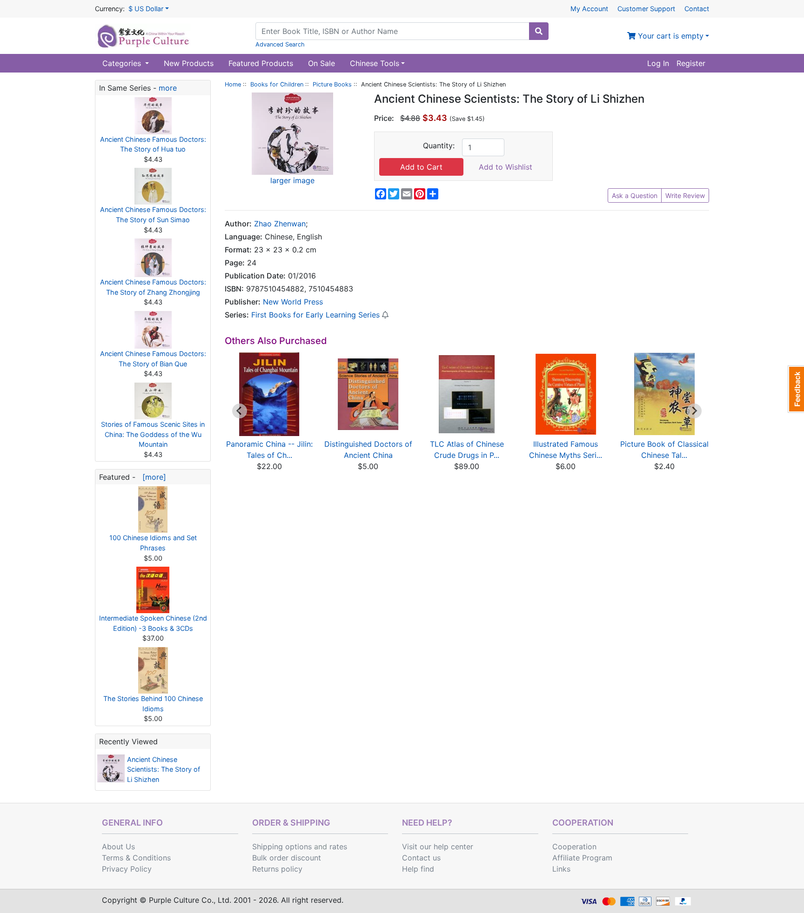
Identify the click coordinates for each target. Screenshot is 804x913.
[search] (539, 31)
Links (561, 868)
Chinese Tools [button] (374, 63)
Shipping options (282, 846)
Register (691, 63)
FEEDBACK (796, 389)
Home (233, 84)
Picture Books (332, 84)
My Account (589, 9)
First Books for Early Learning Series (315, 314)
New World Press (293, 301)
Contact (696, 9)
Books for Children (276, 84)
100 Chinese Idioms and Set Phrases (153, 543)
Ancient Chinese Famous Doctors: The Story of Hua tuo (153, 144)
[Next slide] (694, 411)
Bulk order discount (286, 857)
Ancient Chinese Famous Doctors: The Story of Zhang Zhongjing (153, 287)
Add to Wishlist (505, 167)
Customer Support (646, 9)
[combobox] (392, 31)
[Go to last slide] (239, 411)
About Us (118, 846)
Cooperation (574, 846)
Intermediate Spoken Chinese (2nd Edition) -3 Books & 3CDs (153, 623)
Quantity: (439, 145)
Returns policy (277, 868)
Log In (658, 63)
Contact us (421, 857)
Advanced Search (280, 44)
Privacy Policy (127, 868)
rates (338, 846)
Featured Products (260, 63)
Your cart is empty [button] (670, 35)
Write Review (685, 195)
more (168, 88)
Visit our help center (437, 846)
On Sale (321, 63)
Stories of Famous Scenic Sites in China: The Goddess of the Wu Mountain (153, 434)
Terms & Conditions (136, 857)
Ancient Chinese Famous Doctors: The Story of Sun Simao (153, 214)
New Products (189, 63)
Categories (122, 63)
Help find (418, 868)
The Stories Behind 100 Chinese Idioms (153, 704)
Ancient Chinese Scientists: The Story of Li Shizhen (163, 769)
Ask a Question (634, 195)
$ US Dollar (145, 9)
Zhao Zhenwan (280, 223)
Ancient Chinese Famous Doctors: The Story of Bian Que (153, 359)
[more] (152, 477)
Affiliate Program (582, 857)
